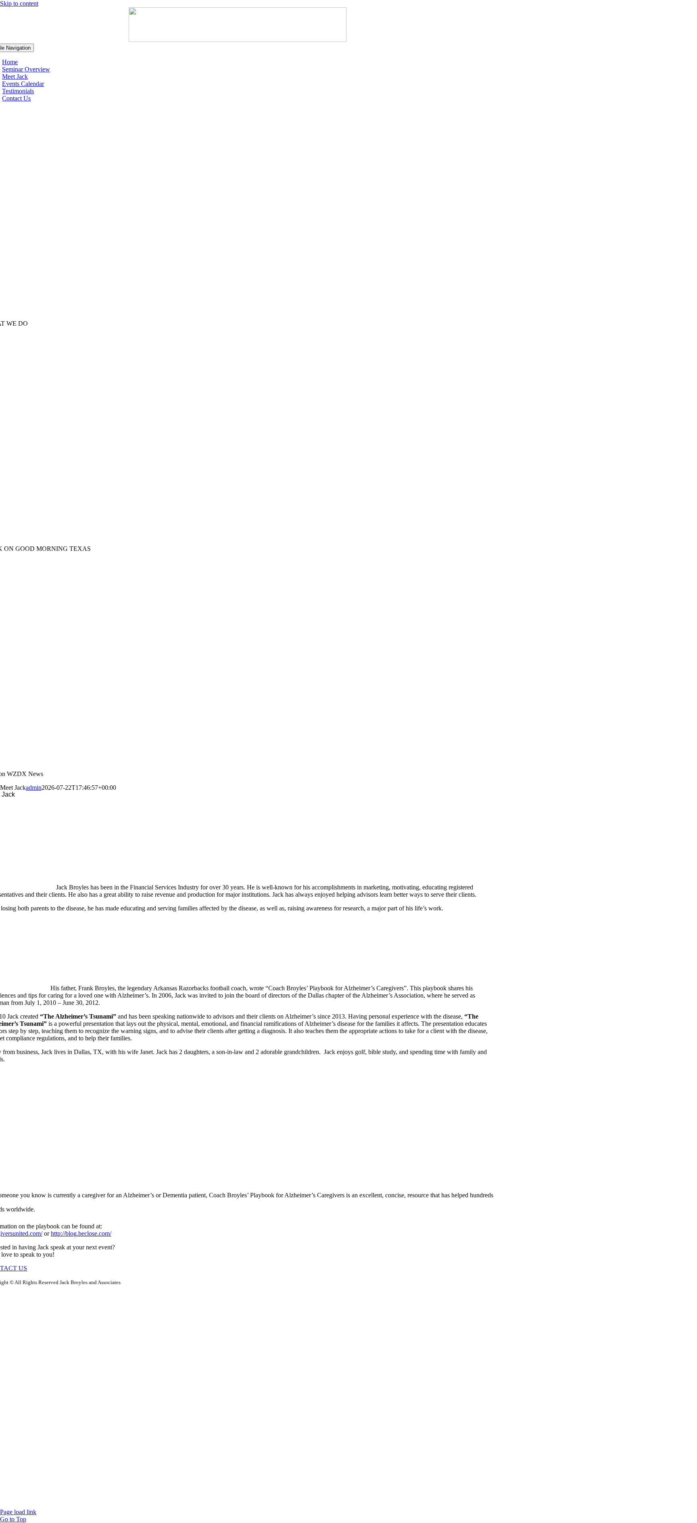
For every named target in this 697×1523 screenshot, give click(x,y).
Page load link (18, 1511)
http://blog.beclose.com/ (81, 1233)
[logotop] (237, 39)
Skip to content (19, 3)
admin (34, 787)
